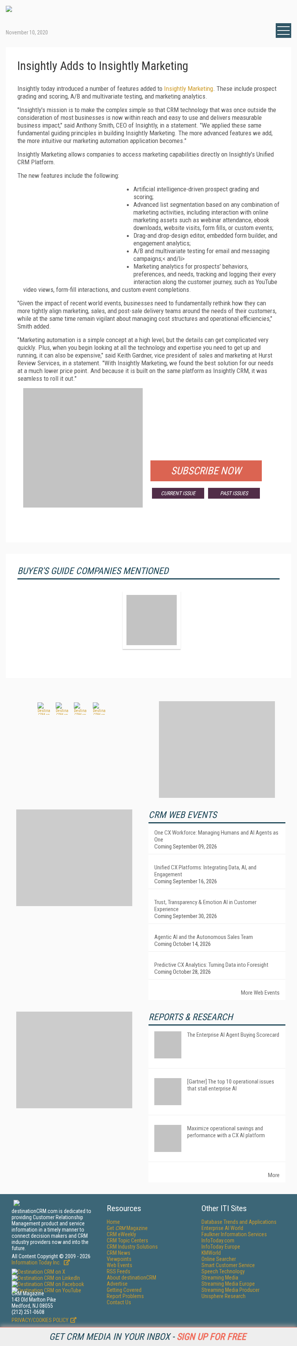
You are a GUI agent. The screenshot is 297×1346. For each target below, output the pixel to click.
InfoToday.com (217, 1240)
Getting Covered (124, 1290)
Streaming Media (219, 1277)
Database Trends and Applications (239, 1222)
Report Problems (125, 1296)
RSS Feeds (118, 1271)
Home (113, 1222)
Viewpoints (119, 1259)
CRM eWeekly (121, 1234)
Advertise (117, 1284)
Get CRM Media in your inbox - (147, 1336)
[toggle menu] (283, 30)
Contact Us (119, 1302)
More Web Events (260, 992)
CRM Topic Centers (127, 1240)
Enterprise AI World (222, 1228)
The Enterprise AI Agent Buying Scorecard (233, 1034)
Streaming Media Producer (230, 1290)
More (274, 1175)
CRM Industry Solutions (132, 1247)
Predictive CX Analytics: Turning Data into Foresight (211, 964)
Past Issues (234, 493)
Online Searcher (218, 1259)
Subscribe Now (206, 471)
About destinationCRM (131, 1277)
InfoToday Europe (220, 1247)
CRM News (118, 1253)
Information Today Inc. (37, 1262)
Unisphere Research (223, 1296)
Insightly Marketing (188, 88)
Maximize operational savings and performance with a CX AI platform (226, 1132)
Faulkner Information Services (234, 1234)
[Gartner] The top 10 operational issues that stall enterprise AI (230, 1085)
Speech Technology (223, 1271)
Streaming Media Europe (228, 1284)
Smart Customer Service (228, 1265)
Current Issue (178, 493)
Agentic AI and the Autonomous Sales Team (203, 937)
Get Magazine (127, 1228)
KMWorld (211, 1253)
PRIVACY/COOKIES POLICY (40, 1320)
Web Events (119, 1265)
